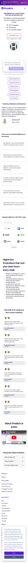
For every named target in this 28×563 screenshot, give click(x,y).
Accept (14, 553)
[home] (7, 8)
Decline (14, 557)
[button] (25, 8)
